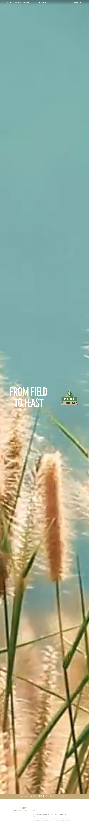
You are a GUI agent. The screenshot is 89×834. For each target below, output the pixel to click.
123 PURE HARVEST (44, 2)
